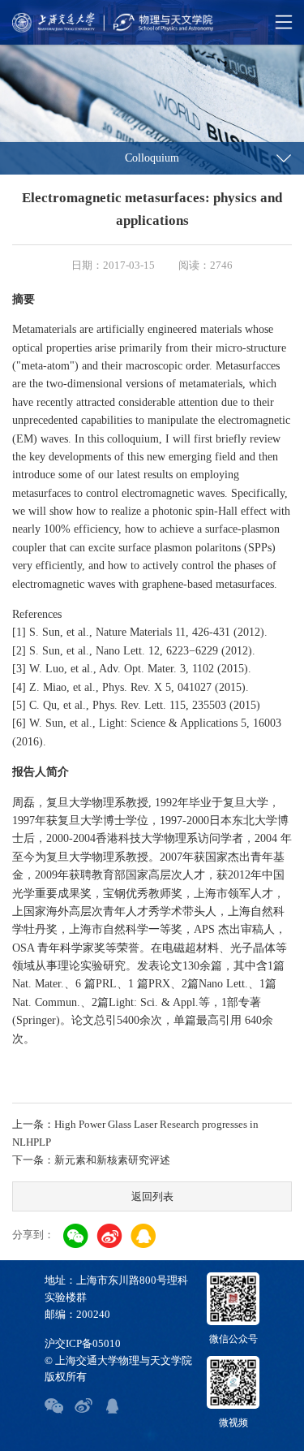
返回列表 (152, 1196)
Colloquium (152, 158)
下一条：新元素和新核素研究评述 (91, 1160)
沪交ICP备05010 (83, 1343)
